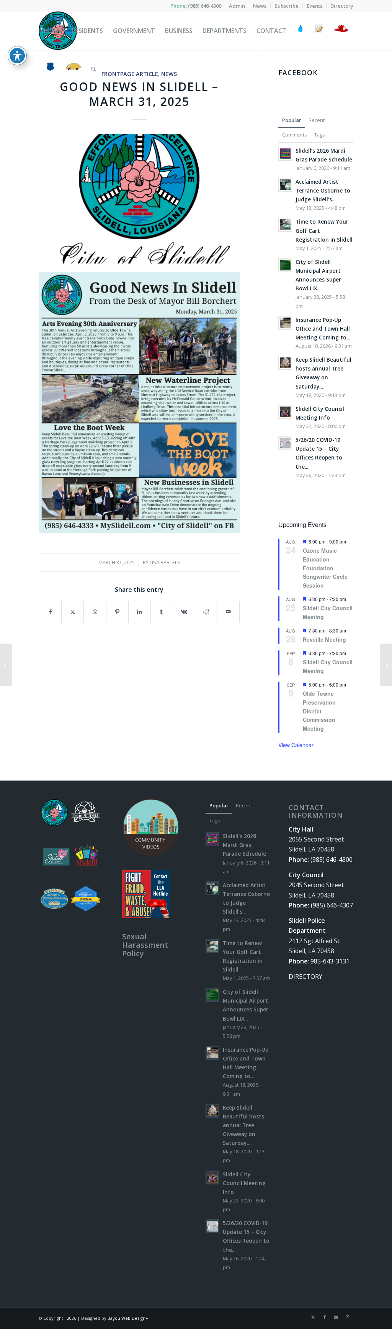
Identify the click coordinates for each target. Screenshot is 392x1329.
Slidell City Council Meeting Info (244, 1183)
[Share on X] (72, 612)
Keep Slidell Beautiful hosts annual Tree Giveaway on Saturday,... (243, 1125)
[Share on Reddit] (206, 612)
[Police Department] (50, 69)
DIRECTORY (305, 976)
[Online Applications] (319, 31)
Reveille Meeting (324, 639)
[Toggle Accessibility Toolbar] (17, 55)
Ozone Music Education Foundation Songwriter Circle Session (325, 568)
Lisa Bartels (165, 562)
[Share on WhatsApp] (95, 612)
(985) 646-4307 (332, 905)
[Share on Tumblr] (162, 612)
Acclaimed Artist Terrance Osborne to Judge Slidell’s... (323, 190)
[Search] (93, 69)
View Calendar (296, 745)
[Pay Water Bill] (300, 31)
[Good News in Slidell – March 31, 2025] (139, 198)
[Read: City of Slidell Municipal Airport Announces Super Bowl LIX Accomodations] (285, 265)
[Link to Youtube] (336, 1317)
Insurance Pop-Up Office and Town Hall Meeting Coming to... (323, 328)
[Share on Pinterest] (117, 612)
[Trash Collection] (73, 69)
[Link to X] (313, 1317)
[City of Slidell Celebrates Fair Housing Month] (386, 665)
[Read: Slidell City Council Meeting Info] (285, 412)
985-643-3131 (330, 961)
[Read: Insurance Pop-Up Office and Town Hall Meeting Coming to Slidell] (285, 323)
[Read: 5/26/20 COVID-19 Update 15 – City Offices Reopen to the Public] (285, 443)
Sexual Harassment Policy (145, 944)
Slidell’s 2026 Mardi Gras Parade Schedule (244, 844)
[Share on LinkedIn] (139, 612)
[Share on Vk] (184, 612)
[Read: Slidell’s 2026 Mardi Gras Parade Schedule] (285, 154)
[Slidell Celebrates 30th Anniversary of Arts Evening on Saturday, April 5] (6, 665)
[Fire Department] (340, 31)
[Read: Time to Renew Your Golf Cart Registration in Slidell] (285, 225)
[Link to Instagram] (347, 1317)
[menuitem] (237, 6)
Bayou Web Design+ (128, 1318)
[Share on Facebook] (50, 612)
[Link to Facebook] (324, 1317)
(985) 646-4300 (204, 5)
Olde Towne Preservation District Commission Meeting (319, 711)
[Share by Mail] (228, 612)
